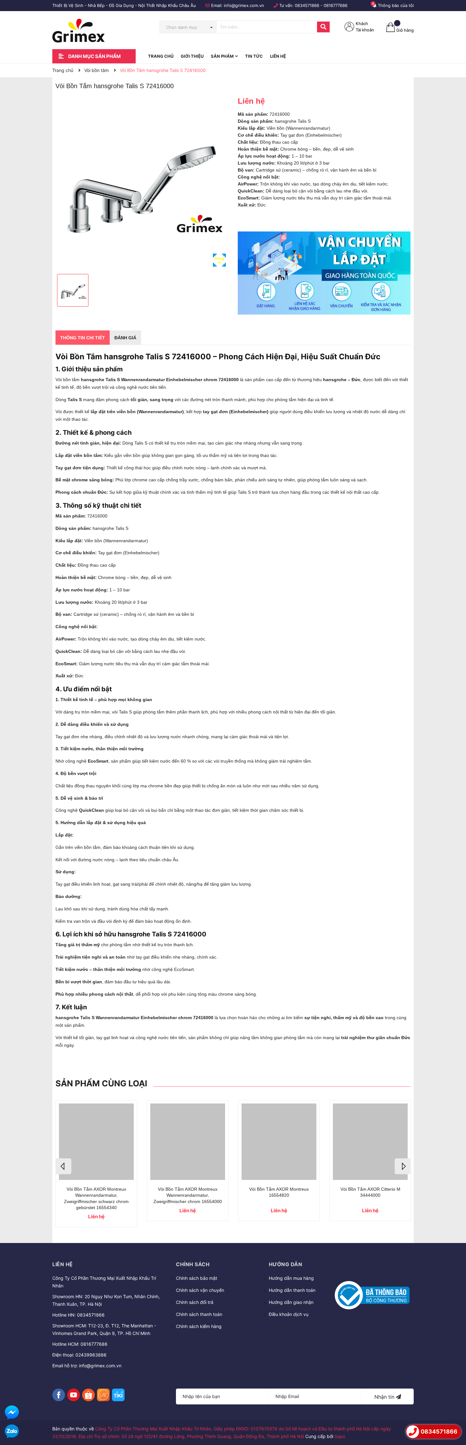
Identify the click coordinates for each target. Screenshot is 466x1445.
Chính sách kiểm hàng (199, 1326)
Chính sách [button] (193, 1264)
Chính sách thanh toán (199, 1314)
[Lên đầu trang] (455, 1414)
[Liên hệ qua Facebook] (12, 1412)
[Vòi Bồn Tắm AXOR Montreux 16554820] (279, 1141)
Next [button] (403, 1166)
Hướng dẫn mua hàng (291, 1278)
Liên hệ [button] (62, 1264)
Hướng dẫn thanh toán (292, 1290)
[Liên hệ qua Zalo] (12, 1431)
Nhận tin (385, 1397)
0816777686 (335, 5)
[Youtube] (73, 1395)
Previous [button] (63, 1166)
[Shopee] (88, 1395)
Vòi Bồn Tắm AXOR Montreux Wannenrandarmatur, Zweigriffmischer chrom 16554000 (187, 1195)
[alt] (324, 273)
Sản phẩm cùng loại (101, 1083)
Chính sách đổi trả (194, 1302)
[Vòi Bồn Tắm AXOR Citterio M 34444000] (370, 1141)
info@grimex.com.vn (244, 5)
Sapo (339, 1436)
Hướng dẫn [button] (285, 1264)
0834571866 (307, 5)
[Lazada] (103, 1395)
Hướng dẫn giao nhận (291, 1302)
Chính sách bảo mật (196, 1278)
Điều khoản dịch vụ (288, 1314)
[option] (141, 182)
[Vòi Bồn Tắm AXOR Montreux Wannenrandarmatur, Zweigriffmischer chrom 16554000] (187, 1141)
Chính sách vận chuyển (200, 1290)
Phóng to (219, 260)
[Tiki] (118, 1395)
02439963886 (91, 1354)
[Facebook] (58, 1395)
